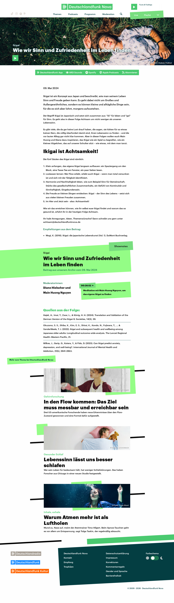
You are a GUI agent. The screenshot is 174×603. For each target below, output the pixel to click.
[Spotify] (20, 14)
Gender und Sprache (116, 571)
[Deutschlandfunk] (24, 14)
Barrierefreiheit (113, 575)
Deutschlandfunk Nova (76, 553)
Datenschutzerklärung (117, 553)
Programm (90, 14)
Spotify (92, 72)
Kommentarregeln (115, 566)
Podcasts (73, 14)
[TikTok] (11, 14)
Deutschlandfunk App (51, 72)
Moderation (108, 14)
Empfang (68, 562)
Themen (57, 14)
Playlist (147, 15)
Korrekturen (112, 562)
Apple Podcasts (111, 72)
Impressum (112, 557)
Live (136, 15)
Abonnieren (131, 72)
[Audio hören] (15, 58)
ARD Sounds (75, 72)
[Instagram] (16, 14)
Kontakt (68, 557)
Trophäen (69, 566)
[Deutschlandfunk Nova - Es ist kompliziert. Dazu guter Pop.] (87, 7)
